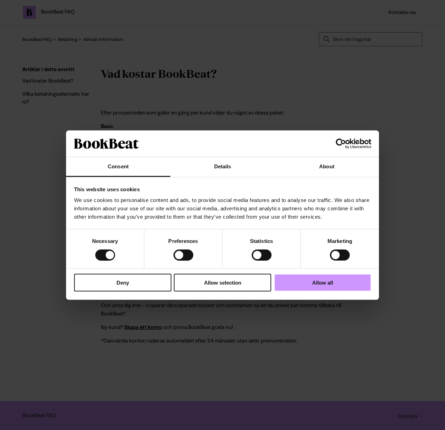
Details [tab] (222, 166)
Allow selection (222, 283)
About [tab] (326, 166)
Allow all (322, 283)
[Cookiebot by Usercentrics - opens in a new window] (340, 143)
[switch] (183, 254)
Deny (122, 283)
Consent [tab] (118, 166)
